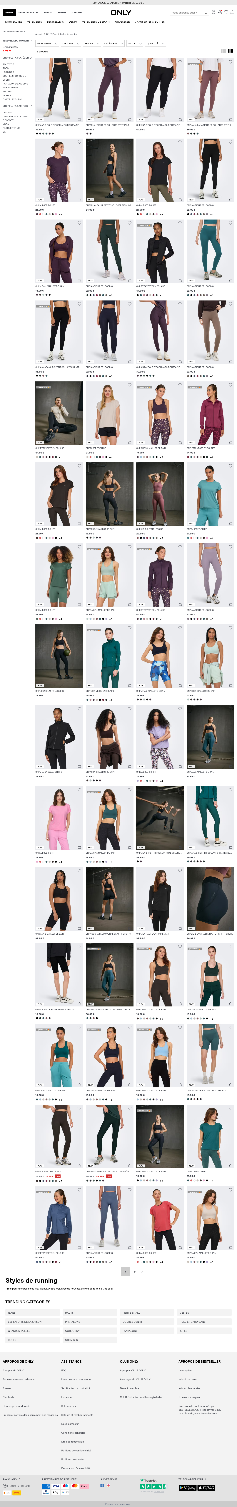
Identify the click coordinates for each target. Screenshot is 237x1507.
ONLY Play (51, 34)
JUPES (183, 1330)
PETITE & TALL (131, 1312)
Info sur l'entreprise (189, 1388)
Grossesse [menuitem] (122, 21)
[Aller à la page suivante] (144, 1271)
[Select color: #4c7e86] (188, 538)
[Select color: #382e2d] (52, 214)
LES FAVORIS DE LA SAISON (24, 1321)
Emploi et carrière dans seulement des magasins (30, 1415)
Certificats (8, 1397)
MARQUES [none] (77, 12)
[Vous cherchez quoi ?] (206, 12)
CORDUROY (72, 1330)
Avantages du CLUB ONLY (135, 1379)
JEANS (11, 1312)
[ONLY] (121, 14)
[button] (59, 90)
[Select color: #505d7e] (37, 1262)
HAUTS (69, 1312)
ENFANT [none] (48, 12)
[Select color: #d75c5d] (40, 214)
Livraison (66, 1397)
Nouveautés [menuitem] (13, 21)
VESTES (184, 1312)
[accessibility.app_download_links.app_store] (206, 1491)
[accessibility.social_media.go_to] (102, 1486)
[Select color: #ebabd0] (55, 214)
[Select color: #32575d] (46, 133)
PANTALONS (72, 1321)
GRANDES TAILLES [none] (29, 12)
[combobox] (47, 43)
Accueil (39, 34)
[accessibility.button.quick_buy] (79, 119)
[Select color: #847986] (207, 214)
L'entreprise (184, 1370)
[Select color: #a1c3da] (141, 457)
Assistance (71, 1361)
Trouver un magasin (189, 1397)
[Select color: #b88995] (144, 295)
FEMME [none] (9, 12)
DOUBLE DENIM (132, 1321)
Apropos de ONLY (18, 1361)
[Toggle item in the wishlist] (79, 62)
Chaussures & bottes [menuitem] (150, 21)
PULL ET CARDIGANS (192, 1321)
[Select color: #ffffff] (43, 214)
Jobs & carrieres (187, 1379)
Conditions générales (73, 1432)
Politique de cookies (72, 1459)
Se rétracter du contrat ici (75, 1388)
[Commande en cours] (232, 12)
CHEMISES (71, 1340)
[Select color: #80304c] (194, 214)
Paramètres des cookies (118, 1504)
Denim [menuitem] (73, 21)
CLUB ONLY (129, 1361)
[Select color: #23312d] (52, 133)
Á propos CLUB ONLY (133, 1370)
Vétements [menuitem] (34, 21)
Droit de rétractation (72, 1441)
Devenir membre (129, 1388)
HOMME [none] (62, 12)
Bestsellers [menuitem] (55, 21)
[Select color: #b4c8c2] (43, 295)
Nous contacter (70, 1423)
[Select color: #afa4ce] (106, 619)
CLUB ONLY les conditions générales (141, 1397)
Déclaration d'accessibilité (75, 1468)
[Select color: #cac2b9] (49, 214)
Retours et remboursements (77, 1415)
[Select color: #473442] (49, 133)
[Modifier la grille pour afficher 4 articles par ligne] (230, 51)
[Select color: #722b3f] (153, 295)
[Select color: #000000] (37, 133)
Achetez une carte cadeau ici (19, 1379)
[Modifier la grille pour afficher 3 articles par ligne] (223, 51)
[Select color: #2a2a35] (40, 133)
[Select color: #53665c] (43, 133)
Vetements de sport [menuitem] (96, 21)
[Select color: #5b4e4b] (197, 214)
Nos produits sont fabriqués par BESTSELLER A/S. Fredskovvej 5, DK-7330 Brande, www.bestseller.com (200, 1409)
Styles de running (68, 34)
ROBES (12, 1340)
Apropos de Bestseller (199, 1361)
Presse (7, 1388)
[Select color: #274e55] (37, 1099)
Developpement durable (16, 1406)
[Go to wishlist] (226, 13)
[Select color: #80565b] (188, 133)
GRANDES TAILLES (19, 1330)
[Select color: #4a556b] (191, 214)
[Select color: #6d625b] (204, 214)
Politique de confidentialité (76, 1450)
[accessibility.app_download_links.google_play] (187, 1491)
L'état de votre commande (76, 1379)
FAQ (63, 1370)
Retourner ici (68, 1406)
